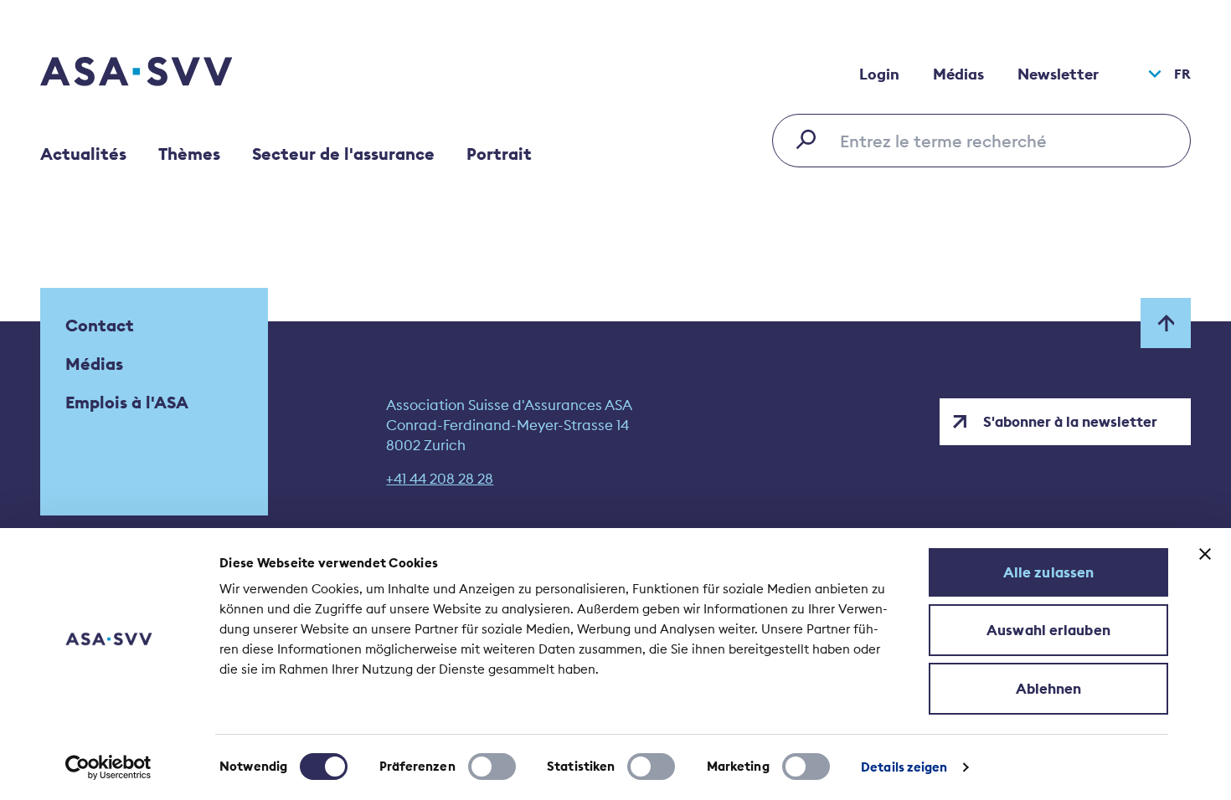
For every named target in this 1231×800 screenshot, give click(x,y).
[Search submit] (810, 139)
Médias (958, 74)
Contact (99, 325)
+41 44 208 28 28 (439, 478)
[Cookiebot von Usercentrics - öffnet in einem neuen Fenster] (108, 767)
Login (879, 74)
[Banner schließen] (1205, 554)
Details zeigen (904, 767)
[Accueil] (165, 73)
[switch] (492, 766)
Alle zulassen (1048, 572)
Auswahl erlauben (1048, 630)
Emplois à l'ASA (126, 402)
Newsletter (1058, 74)
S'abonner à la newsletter (1070, 422)
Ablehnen (1049, 688)
